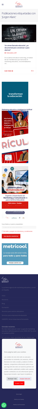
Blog (3, 303)
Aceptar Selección (25, 379)
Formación (5, 307)
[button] (4, 405)
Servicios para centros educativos (13, 311)
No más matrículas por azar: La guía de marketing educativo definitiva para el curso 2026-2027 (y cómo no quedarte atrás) (19, 331)
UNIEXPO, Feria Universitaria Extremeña (15, 319)
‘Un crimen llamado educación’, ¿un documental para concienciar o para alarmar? (17, 47)
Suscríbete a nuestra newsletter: (12, 224)
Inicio (3, 296)
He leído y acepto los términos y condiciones (17, 231)
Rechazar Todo (12, 379)
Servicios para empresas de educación (14, 315)
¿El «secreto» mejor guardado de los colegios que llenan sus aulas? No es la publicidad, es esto (18, 338)
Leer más (8, 71)
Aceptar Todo (19, 383)
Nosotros (5, 300)
